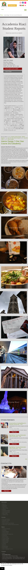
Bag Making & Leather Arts (17, 442)
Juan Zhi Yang (10, 137)
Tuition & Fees (5, 508)
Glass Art (25, 430)
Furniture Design (5, 538)
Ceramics (21, 430)
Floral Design (5, 547)
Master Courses (5, 521)
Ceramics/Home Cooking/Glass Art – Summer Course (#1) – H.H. (18, 424)
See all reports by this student (11, 68)
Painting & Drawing (6, 528)
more (26, 459)
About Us (4, 504)
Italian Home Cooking (16, 430)
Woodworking (24, 442)
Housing (4, 509)
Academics (4, 506)
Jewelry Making (5, 531)
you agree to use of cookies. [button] (6, 565)
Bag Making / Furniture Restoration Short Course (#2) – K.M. (17, 447)
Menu (2, 9)
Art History (4, 530)
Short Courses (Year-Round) (8, 523)
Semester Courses (6, 520)
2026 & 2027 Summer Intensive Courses (10, 524)
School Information (6, 512)
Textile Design (5, 542)
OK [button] (2, 568)
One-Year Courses (6, 519)
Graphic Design (5, 539)
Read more (14, 432)
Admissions (4, 505)
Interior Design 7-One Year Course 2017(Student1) (12, 142)
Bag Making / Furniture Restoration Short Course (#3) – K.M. (17, 435)
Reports (13, 136)
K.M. (18, 440)
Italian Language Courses (7, 548)
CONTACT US (5, 514)
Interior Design (8, 71)
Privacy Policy (5, 560)
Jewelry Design (5, 532)
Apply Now (12, 5)
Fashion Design (5, 540)
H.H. (18, 428)
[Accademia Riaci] (3, 4)
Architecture (4, 535)
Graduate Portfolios (6, 510)
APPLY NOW (4, 513)
